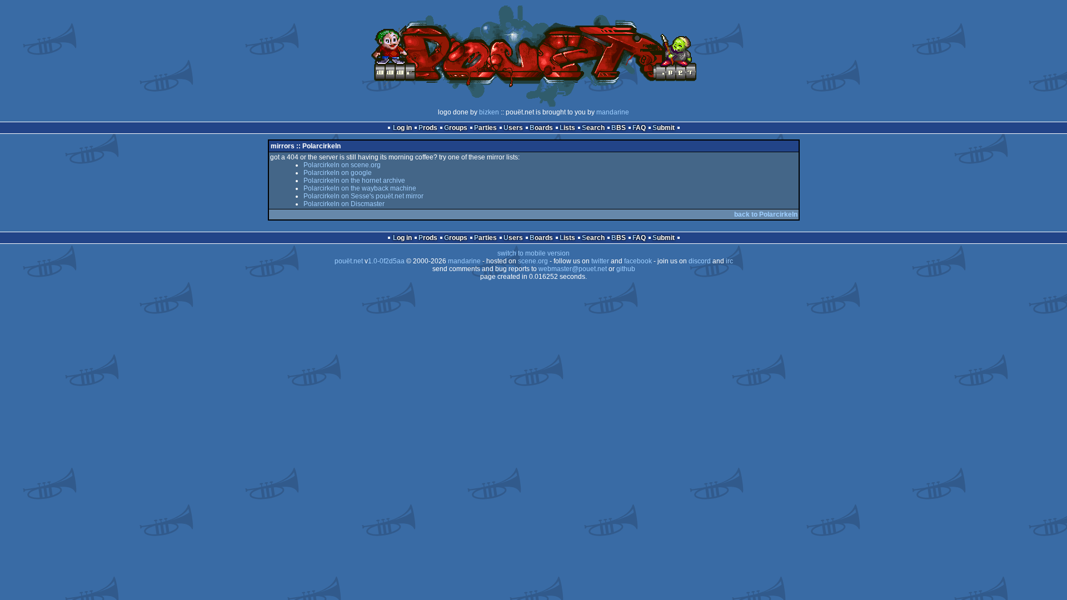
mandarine (612, 112)
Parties (485, 128)
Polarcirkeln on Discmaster (344, 204)
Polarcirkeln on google (337, 173)
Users (513, 128)
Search (593, 128)
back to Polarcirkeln (765, 214)
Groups (455, 128)
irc (729, 261)
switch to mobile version (533, 253)
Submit (663, 128)
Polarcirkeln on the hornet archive (354, 180)
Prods (427, 128)
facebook (638, 261)
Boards (541, 128)
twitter (600, 261)
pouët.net (349, 261)
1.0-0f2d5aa (386, 261)
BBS (618, 128)
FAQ (639, 128)
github (625, 269)
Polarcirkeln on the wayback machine (359, 188)
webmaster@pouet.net (573, 269)
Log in (402, 128)
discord (700, 261)
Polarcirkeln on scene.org (342, 165)
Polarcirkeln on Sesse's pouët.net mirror (363, 196)
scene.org (533, 261)
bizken (489, 112)
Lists (567, 128)
